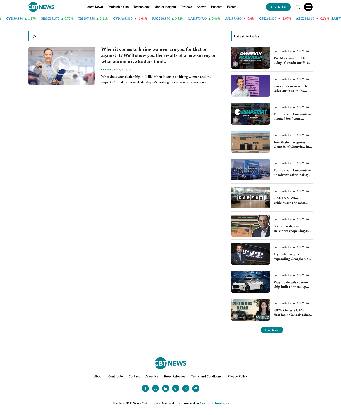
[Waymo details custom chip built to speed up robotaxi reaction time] (250, 282)
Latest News (94, 7)
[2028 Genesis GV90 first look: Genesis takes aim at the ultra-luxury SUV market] (250, 310)
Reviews (186, 7)
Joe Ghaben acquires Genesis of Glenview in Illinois (291, 145)
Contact (134, 376)
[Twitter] (185, 388)
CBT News (107, 70)
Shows (201, 7)
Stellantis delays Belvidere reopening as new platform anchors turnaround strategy (291, 229)
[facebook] (145, 388)
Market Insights (165, 7)
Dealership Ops (118, 7)
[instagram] (155, 388)
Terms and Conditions (206, 376)
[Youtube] (195, 388)
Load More (272, 329)
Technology (141, 7)
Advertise (151, 376)
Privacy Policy (237, 376)
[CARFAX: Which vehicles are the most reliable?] (250, 197)
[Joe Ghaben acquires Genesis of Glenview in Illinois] (250, 142)
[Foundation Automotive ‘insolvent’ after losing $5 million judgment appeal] (250, 170)
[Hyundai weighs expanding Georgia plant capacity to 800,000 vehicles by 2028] (250, 254)
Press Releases (174, 376)
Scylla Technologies (214, 403)
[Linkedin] (165, 388)
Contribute (115, 376)
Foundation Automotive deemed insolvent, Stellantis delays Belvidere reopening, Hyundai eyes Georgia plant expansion (292, 117)
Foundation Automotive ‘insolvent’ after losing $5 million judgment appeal (292, 173)
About (98, 376)
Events (231, 7)
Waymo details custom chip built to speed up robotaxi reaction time (291, 285)
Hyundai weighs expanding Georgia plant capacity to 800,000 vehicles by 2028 (293, 257)
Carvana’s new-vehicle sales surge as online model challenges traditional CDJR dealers (293, 89)
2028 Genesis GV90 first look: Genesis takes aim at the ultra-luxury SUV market (292, 313)
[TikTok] (175, 388)
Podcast (216, 7)
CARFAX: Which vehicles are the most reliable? (289, 201)
